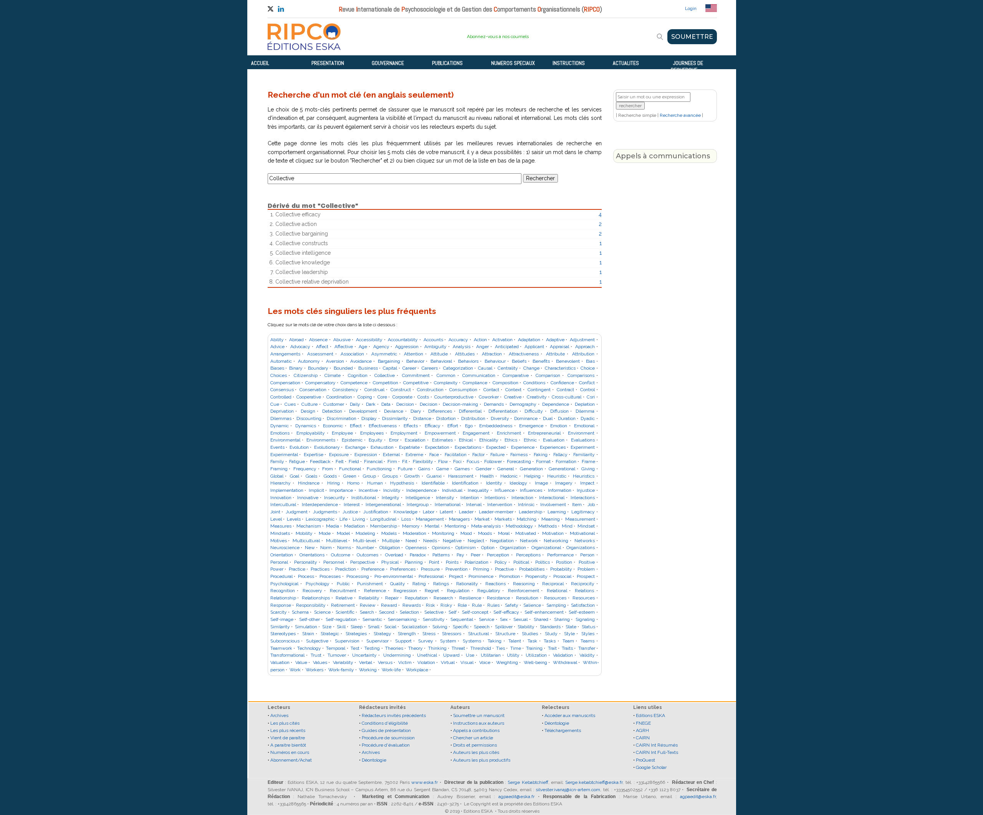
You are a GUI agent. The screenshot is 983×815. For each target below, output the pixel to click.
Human (375, 483)
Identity (494, 483)
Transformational (287, 655)
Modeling (365, 533)
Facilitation (456, 454)
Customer (333, 404)
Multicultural (306, 540)
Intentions (495, 497)
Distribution (473, 418)
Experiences (553, 447)
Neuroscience (285, 547)
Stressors (451, 633)
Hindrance (308, 483)
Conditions (534, 382)
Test (355, 648)
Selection (409, 612)
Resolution (527, 598)
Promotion (509, 576)
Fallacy (560, 454)
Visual (466, 662)
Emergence (531, 425)
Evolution (299, 447)
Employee (342, 433)
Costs (423, 397)
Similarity (280, 626)
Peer (475, 555)
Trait (552, 648)
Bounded (343, 368)
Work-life (391, 669)
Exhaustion (382, 447)
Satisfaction (583, 605)
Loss (406, 519)
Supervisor (377, 641)
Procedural (281, 576)
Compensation (285, 382)
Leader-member (496, 512)
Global (276, 476)
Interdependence (320, 504)
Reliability (369, 598)
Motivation (553, 533)
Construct (401, 389)
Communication (478, 375)
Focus (473, 461)
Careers (430, 368)
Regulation (458, 590)
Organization (513, 547)
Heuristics (583, 476)
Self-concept (475, 612)
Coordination (339, 397)
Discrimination (341, 418)
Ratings (441, 583)
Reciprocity (582, 583)
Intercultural (283, 504)
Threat (458, 648)
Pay (460, 555)
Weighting (507, 662)
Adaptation (529, 339)
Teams (587, 641)
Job (591, 504)
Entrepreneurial (544, 433)
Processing (357, 576)
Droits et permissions (475, 745)
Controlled (280, 397)
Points (452, 562)
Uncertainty (364, 655)
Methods (547, 526)
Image (541, 483)
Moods (485, 533)
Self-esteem (582, 612)
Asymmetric (384, 354)
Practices (320, 569)
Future (405, 468)
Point (434, 562)
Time (515, 648)
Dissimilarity (395, 418)
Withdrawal (565, 662)
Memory (411, 526)
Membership (383, 526)
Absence (318, 339)
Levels (294, 519)
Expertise (313, 454)
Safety (511, 605)
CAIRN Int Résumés (657, 745)
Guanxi (434, 476)
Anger (482, 346)
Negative (452, 540)
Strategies (356, 633)
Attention (413, 354)
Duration (567, 418)
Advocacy (300, 346)
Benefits (541, 361)
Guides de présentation (386, 730)
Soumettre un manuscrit (479, 715)
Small (373, 626)
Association (352, 354)
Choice (588, 368)
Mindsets (280, 533)
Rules (493, 605)
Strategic (330, 633)
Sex (504, 619)
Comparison (548, 375)
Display (369, 418)
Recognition (282, 590)
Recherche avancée (680, 115)
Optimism (465, 547)
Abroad (296, 339)
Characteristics (560, 368)
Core (382, 397)
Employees (372, 433)
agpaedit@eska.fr (516, 796)
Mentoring (455, 526)
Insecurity (334, 497)
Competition (385, 382)
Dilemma (585, 411)
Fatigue (297, 461)
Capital (390, 368)
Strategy (382, 633)
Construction (430, 389)
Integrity (390, 497)
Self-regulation (341, 619)
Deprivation (282, 411)
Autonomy (309, 361)
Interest (352, 504)
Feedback (320, 461)
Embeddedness (495, 425)
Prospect (586, 576)
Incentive (368, 490)
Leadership (530, 512)
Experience (523, 447)
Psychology (317, 583)
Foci (457, 461)
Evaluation (553, 440)
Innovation (280, 497)
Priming (481, 569)
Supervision (347, 641)
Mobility (304, 533)
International (447, 504)
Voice (484, 662)
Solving (439, 626)
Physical (390, 562)
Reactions (495, 583)
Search (367, 612)
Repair (392, 598)
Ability (277, 339)
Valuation (280, 662)
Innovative (307, 497)
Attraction (492, 354)
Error (394, 440)
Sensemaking (402, 619)
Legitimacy (583, 512)
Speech (482, 626)
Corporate (402, 397)
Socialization (414, 626)
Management (430, 519)
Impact (587, 483)
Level (276, 519)
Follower (493, 461)
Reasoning (524, 583)
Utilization (536, 655)
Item (577, 504)
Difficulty (534, 411)
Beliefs (519, 361)
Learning (557, 512)
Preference (372, 569)
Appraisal (559, 346)
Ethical (466, 440)
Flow (443, 461)
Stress (428, 633)
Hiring (333, 483)
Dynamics (305, 425)
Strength (407, 633)
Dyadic (588, 418)
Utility (513, 655)
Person (587, 555)
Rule (477, 605)
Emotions (280, 433)
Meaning (550, 519)
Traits (567, 648)
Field (354, 461)
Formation (566, 461)
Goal (294, 476)
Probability (561, 569)
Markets (503, 519)
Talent (514, 641)
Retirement (343, 605)
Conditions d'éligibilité (385, 723)
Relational (557, 590)
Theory (415, 648)
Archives (279, 715)
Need (411, 540)
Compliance (475, 382)
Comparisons (581, 375)
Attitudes (465, 354)
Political (521, 562)
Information (559, 490)
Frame (588, 461)
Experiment (583, 447)
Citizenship (306, 375)
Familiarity (584, 454)
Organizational (546, 547)
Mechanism (308, 526)
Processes (330, 576)
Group (369, 476)
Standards (550, 626)
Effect (356, 425)
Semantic (372, 619)
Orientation (281, 555)
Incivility (391, 490)
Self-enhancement (544, 612)
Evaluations (583, 440)
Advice (277, 346)
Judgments (325, 512)
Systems (472, 641)
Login (691, 8)
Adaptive (555, 339)
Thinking (437, 648)
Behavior (415, 361)
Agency (381, 346)
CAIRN (643, 737)
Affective (343, 346)
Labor (428, 512)
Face (434, 454)
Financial (373, 461)
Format (543, 461)
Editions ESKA (650, 715)
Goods (330, 476)
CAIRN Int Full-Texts (657, 752)
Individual (452, 490)
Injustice (586, 490)
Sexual (520, 619)
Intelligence (417, 497)
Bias (590, 361)
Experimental (284, 454)
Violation (426, 662)
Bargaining (389, 361)
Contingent (539, 389)
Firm (392, 461)
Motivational (582, 533)
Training (534, 648)
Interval (474, 504)
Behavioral (441, 361)
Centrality (508, 368)
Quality (397, 583)
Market (482, 519)
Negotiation (502, 540)
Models (389, 533)
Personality (305, 562)
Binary (296, 368)
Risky (446, 605)
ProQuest (645, 760)
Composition (505, 382)
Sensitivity (434, 619)
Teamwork (281, 648)
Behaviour (495, 361)
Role (462, 605)
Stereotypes (283, 633)
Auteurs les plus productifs (481, 760)
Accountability (403, 339)
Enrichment (509, 433)
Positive (587, 562)
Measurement (580, 519)
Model (343, 533)
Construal (374, 389)
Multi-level (364, 540)
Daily (355, 404)
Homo (353, 483)
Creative (512, 397)
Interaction (522, 497)
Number (365, 547)
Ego (469, 425)
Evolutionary (327, 447)
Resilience (470, 598)
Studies (530, 633)
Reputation (416, 598)
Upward (451, 655)
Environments (320, 440)
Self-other (309, 619)
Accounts (433, 339)
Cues (290, 404)
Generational (562, 468)
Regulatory (488, 590)
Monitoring (443, 533)
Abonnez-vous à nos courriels (498, 36)
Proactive (504, 569)
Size (326, 626)
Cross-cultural (566, 397)
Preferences (402, 569)
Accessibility (369, 339)
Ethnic (530, 440)
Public (343, 583)
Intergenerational (383, 504)
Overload (394, 555)
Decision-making (460, 404)
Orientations (312, 555)
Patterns (441, 555)
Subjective (317, 641)
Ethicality (488, 440)
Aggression (407, 346)
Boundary (318, 368)
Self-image (281, 619)
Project (456, 576)
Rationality (467, 583)
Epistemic (352, 440)
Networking (556, 540)
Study (551, 633)
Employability (310, 433)
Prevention (456, 569)
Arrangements (285, 354)
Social (390, 626)
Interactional (551, 497)
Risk (430, 605)
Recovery (312, 590)
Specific (461, 626)
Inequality (478, 490)
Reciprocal (553, 583)
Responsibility (311, 605)
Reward (389, 605)
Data (386, 404)
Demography (523, 404)
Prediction (345, 569)
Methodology (519, 526)
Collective (384, 375)
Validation (563, 655)
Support (403, 641)
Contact (491, 389)
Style (569, 633)
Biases (277, 368)
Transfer (586, 648)
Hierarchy (280, 483)
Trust (316, 655)
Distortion (446, 418)
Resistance (498, 598)
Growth (412, 476)
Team (568, 641)
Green (349, 476)
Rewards (411, 605)
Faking (541, 454)
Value (301, 662)
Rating (419, 583)
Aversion (335, 361)
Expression (365, 454)
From (327, 468)
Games (462, 468)
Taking (494, 641)
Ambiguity (435, 346)
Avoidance (361, 361)
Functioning (379, 468)
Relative (344, 598)
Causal (485, 368)
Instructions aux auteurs (478, 723)
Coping (364, 397)
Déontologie (374, 760)
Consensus (282, 389)
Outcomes (367, 555)
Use (470, 655)
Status (588, 626)
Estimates (442, 440)
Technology (309, 648)
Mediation (354, 526)
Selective (434, 612)
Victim (405, 662)
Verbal (365, 662)
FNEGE (643, 723)
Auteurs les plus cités (476, 752)
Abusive (342, 339)
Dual (548, 418)
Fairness (519, 454)
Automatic (281, 361)
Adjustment (582, 339)
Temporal (335, 648)
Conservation (313, 389)
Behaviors (468, 361)
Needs (430, 540)
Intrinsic (526, 504)
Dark (371, 404)
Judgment (297, 512)
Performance (560, 555)
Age (363, 346)
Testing (372, 648)
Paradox (418, 555)
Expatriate (409, 447)
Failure (497, 454)
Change (531, 368)
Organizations (580, 547)
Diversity (500, 418)
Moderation (414, 533)
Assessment (320, 354)
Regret (432, 590)
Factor (478, 454)
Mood (466, 533)
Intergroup (418, 504)
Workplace (417, 669)
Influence (505, 490)
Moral (504, 533)
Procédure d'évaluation (386, 745)
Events (277, 447)
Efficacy (432, 425)
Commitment (416, 375)
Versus (385, 662)
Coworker (489, 397)
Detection (332, 411)
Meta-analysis (486, 526)
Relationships (316, 598)
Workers (314, 669)
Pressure (430, 569)
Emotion (558, 425)
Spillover (504, 626)
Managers (459, 519)
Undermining (397, 655)
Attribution (583, 354)
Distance (422, 418)
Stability (526, 626)
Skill (341, 626)
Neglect (476, 540)
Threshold (480, 648)
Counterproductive (453, 397)
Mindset (586, 526)
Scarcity (278, 612)
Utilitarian (491, 655)
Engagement (476, 433)
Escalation (415, 440)
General (505, 468)
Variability (343, 662)
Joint (275, 512)
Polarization (476, 562)
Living (358, 519)
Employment (404, 433)
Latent (446, 512)
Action (480, 339)
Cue (274, 404)
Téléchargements (562, 730)
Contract (565, 389)
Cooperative (308, 397)
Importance (341, 490)
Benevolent (568, 361)
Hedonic (509, 476)
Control (587, 389)
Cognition (357, 375)
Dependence (555, 404)
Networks (584, 540)
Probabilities (531, 569)
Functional (350, 468)
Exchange (355, 447)
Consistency (345, 389)
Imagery (564, 483)
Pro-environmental (393, 576)
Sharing (562, 619)
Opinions (441, 547)
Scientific (345, 612)
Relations (584, 590)
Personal (279, 562)
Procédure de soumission (388, 737)
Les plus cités (285, 723)
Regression (405, 590)
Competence (354, 382)
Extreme (414, 454)
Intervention (499, 504)
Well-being (535, 662)
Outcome (340, 555)
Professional (431, 576)
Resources (555, 598)
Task (532, 641)
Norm (326, 547)
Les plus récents (287, 730)
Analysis (461, 346)
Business (368, 368)
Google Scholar (651, 767)
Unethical (427, 655)
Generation (531, 468)
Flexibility (423, 461)
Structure (505, 633)
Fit (404, 461)
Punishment (370, 583)
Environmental (285, 440)
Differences (440, 411)
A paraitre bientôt (288, 745)
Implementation (286, 490)
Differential (470, 411)
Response (280, 605)
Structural (478, 633)
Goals (311, 476)
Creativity (537, 397)
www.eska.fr (424, 782)
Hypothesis (402, 483)
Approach (585, 346)
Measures (280, 526)
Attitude (439, 354)
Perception (498, 555)
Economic (333, 425)
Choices (278, 375)
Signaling (585, 619)
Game (442, 468)
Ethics (511, 440)
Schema (300, 612)
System (448, 641)
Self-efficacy (506, 612)
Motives (278, 540)
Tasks (550, 641)
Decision (405, 404)
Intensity (445, 497)
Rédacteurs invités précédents (394, 715)
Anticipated (507, 346)
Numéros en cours (289, 752)
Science (322, 612)
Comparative (516, 375)
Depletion (585, 404)
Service (486, 619)
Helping (532, 476)
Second (386, 612)
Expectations (468, 447)
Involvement (553, 504)
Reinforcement (523, 590)
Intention (469, 497)
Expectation (437, 447)
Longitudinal (383, 519)
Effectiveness (383, 425)
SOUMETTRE (692, 36)
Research (443, 598)
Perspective (362, 562)
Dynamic (279, 425)
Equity (375, 440)
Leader (466, 512)
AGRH (642, 730)
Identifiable (433, 483)
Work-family (341, 669)
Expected (496, 447)
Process (306, 576)
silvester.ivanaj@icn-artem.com (568, 789)
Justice (350, 512)
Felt (340, 461)
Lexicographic (320, 519)
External (391, 454)
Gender (484, 468)
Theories (394, 648)
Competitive (416, 382)
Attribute (555, 354)
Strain (308, 633)
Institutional (363, 497)
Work (295, 669)
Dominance (526, 418)
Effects (411, 425)
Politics (542, 562)
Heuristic (556, 476)
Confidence (562, 382)
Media (332, 526)
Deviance (393, 411)
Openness (416, 547)
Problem (586, 569)
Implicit (316, 490)
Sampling (556, 605)
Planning (414, 562)
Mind (567, 526)
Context (513, 389)
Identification (465, 483)
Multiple (391, 540)
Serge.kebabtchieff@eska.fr (593, 782)
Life (343, 519)
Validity (587, 655)
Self (452, 612)
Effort (452, 425)
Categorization (458, 368)
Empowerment (440, 433)
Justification (375, 512)
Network (529, 540)
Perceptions (528, 555)
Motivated (525, 533)
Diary (415, 411)
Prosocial (562, 576)
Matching (526, 519)
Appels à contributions (476, 730)
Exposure (339, 454)
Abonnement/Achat (291, 760)
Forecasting (519, 461)
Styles (587, 633)
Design (308, 411)
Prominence (480, 576)
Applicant (534, 346)
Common (446, 375)
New (310, 547)
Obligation (389, 547)
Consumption (463, 389)
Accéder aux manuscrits (569, 715)
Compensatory (320, 382)
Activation (502, 339)
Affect (322, 346)
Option (488, 547)
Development (363, 411)
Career (409, 368)
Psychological (284, 583)
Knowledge (405, 512)
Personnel (333, 562)
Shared (541, 619)
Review (368, 605)
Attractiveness (524, 354)
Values (320, 662)
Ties (500, 648)
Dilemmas (280, 418)
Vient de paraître (287, 737)
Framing (279, 468)
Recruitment (343, 590)
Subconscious (285, 641)
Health (487, 476)
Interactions (583, 497)
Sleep (356, 626)
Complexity (446, 382)
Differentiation (503, 411)
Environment (581, 433)
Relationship (283, 598)
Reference (375, 590)
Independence (421, 490)
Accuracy (458, 339)
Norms (344, 547)
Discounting (308, 418)
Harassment (460, 476)
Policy (501, 562)
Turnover (337, 655)
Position (564, 562)
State (571, 626)
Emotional (584, 425)
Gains (424, 468)
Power (276, 569)
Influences (531, 490)
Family (277, 461)
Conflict (587, 382)
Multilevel (336, 540)
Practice (297, 569)
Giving (588, 468)
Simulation (306, 626)
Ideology (518, 483)
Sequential (461, 619)
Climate (332, 375)
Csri (591, 397)
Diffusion (559, 411)
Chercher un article (473, 737)
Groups (390, 476)
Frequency (304, 468)
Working (368, 669)
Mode (325, 533)
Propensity (536, 576)
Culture (309, 404)
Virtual (448, 662)
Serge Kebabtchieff (528, 782)
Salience (532, 605)
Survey (425, 641)
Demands (494, 404)
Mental (432, 526)
